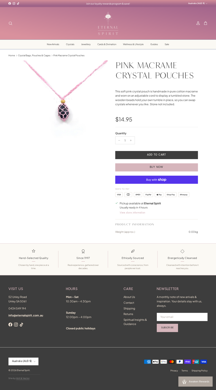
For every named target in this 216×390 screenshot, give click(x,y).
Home (11, 55)
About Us (129, 297)
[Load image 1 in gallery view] (63, 105)
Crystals (70, 44)
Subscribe (167, 327)
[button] (206, 23)
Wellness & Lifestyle (133, 44)
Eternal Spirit (23, 370)
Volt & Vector (23, 378)
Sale (167, 44)
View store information (132, 212)
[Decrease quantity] (118, 140)
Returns (128, 314)
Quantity (120, 133)
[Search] (10, 23)
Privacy (174, 370)
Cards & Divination (106, 44)
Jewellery (86, 44)
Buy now (156, 167)
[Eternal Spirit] (108, 23)
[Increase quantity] (132, 140)
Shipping (129, 308)
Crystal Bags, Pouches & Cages (34, 55)
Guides (154, 44)
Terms (185, 370)
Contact (129, 302)
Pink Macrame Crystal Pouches (69, 55)
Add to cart (156, 155)
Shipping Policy (200, 370)
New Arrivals (53, 44)
